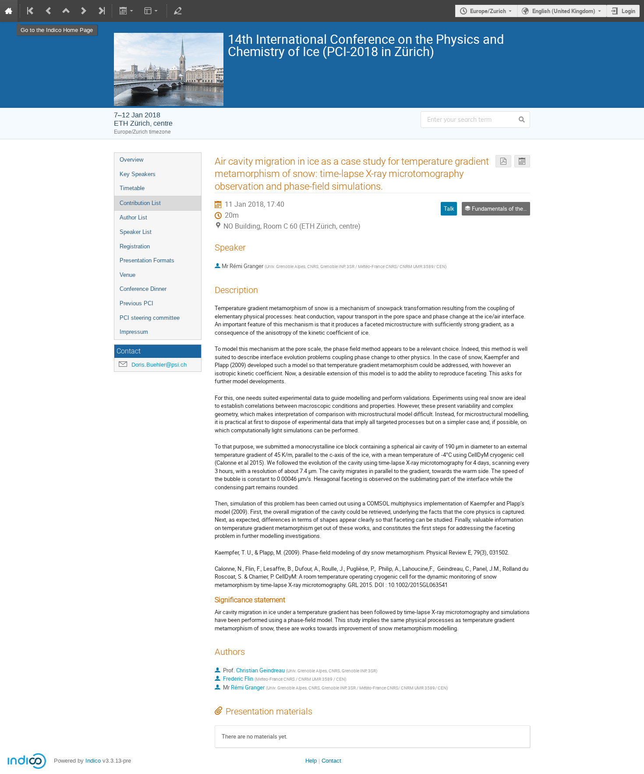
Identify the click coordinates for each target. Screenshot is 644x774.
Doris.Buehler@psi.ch (159, 364)
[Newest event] (101, 11)
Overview (131, 159)
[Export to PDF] (503, 161)
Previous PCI (136, 303)
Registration (135, 246)
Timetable (132, 188)
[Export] (126, 11)
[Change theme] (151, 11)
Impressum (134, 332)
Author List (133, 217)
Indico (93, 760)
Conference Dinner (143, 289)
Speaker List (136, 232)
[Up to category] (66, 11)
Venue (127, 275)
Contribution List (140, 203)
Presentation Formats (147, 260)
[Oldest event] (31, 11)
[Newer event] (83, 11)
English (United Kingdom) (563, 11)
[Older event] (48, 11)
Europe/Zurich (488, 11)
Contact (331, 760)
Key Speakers (138, 174)
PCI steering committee (150, 318)
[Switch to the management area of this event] (178, 11)
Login (628, 11)
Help (311, 760)
